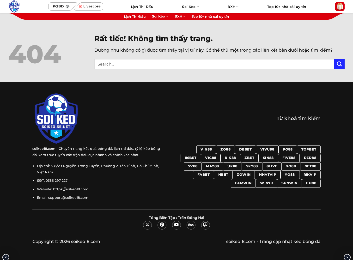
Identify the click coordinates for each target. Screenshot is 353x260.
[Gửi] (339, 64)
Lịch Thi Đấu (142, 7)
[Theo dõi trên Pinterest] (162, 225)
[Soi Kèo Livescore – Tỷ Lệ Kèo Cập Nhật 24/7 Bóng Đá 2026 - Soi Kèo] (26, 6)
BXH (231, 7)
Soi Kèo (188, 7)
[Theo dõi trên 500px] (191, 225)
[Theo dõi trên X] (147, 225)
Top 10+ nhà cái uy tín (286, 7)
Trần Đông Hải (191, 218)
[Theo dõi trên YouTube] (176, 225)
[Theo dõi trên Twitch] (205, 225)
